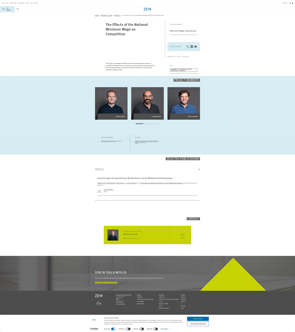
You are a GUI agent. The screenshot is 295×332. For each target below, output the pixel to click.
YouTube (183, 306)
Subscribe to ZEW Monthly (106, 282)
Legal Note (139, 297)
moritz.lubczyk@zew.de (131, 238)
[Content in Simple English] (292, 3)
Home (97, 15)
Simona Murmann (131, 183)
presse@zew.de (119, 301)
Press (31, 3)
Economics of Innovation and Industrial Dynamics (181, 70)
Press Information (120, 302)
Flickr (182, 308)
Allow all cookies (198, 318)
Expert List (161, 297)
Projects (117, 15)
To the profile (183, 235)
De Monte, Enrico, (102, 183)
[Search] (18, 9)
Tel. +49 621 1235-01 (120, 296)
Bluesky (183, 301)
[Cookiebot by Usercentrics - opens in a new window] (94, 329)
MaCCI (160, 306)
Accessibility (140, 301)
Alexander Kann (157, 116)
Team (6, 3)
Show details (164, 329)
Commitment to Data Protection (145, 299)
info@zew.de (119, 298)
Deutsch (285, 3)
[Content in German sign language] (290, 3)
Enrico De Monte (193, 116)
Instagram (183, 299)
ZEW (3, 3)
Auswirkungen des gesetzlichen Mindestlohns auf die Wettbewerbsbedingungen (161, 183)
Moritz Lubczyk (121, 116)
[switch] (128, 329)
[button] (139, 123)
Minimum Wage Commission (183, 31)
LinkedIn (183, 297)
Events (36, 3)
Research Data (13, 3)
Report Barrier (140, 303)
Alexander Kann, (111, 183)
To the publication (108, 189)
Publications (21, 3)
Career (27, 3)
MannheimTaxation (164, 308)
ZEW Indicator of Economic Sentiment (169, 299)
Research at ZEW (106, 15)
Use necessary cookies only (198, 323)
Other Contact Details (120, 304)
